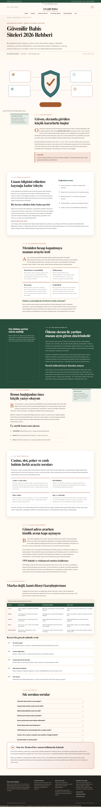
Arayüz (33, 13)
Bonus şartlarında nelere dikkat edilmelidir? (31, 720)
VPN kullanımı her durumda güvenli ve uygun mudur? (34, 730)
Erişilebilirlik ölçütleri (80, 794)
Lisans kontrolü (79, 791)
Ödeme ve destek (43, 13)
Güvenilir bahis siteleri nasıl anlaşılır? (29, 701)
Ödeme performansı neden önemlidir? (29, 715)
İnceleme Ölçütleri (16, 17)
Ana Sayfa (9, 17)
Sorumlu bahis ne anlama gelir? (27, 739)
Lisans (26, 13)
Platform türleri (56, 13)
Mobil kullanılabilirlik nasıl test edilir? (29, 711)
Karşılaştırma (68, 13)
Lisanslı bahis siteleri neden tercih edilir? (30, 706)
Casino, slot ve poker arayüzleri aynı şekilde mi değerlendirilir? (37, 735)
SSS (76, 13)
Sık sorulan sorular (80, 796)
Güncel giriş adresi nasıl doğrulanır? (28, 725)
